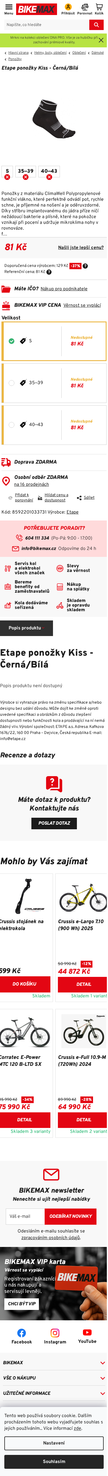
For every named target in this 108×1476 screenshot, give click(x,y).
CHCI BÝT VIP (21, 1304)
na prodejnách (31, 485)
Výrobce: (63, 512)
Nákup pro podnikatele (64, 289)
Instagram (55, 1342)
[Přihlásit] (68, 9)
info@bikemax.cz (38, 549)
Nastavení (54, 1443)
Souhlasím (54, 1462)
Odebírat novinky (70, 1217)
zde (77, 1429)
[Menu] (8, 9)
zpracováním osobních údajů (50, 1238)
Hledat (96, 25)
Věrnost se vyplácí (82, 305)
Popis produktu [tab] (25, 628)
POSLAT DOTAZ (54, 823)
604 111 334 (37, 538)
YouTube (87, 1342)
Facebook (22, 1342)
